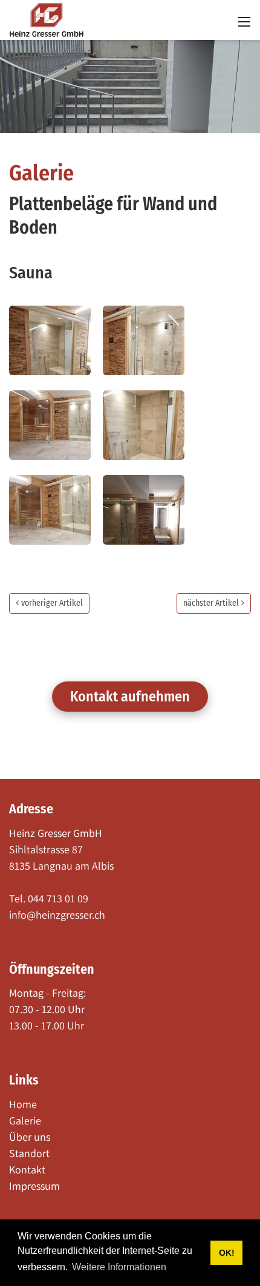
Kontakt (27, 1169)
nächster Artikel (211, 603)
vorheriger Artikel (52, 603)
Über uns (29, 1137)
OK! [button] (227, 1253)
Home (23, 1104)
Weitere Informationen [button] (119, 1267)
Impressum (34, 1186)
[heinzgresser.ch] (46, 19)
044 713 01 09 (58, 898)
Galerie (41, 173)
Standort (29, 1153)
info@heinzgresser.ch (57, 915)
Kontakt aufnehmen (130, 696)
